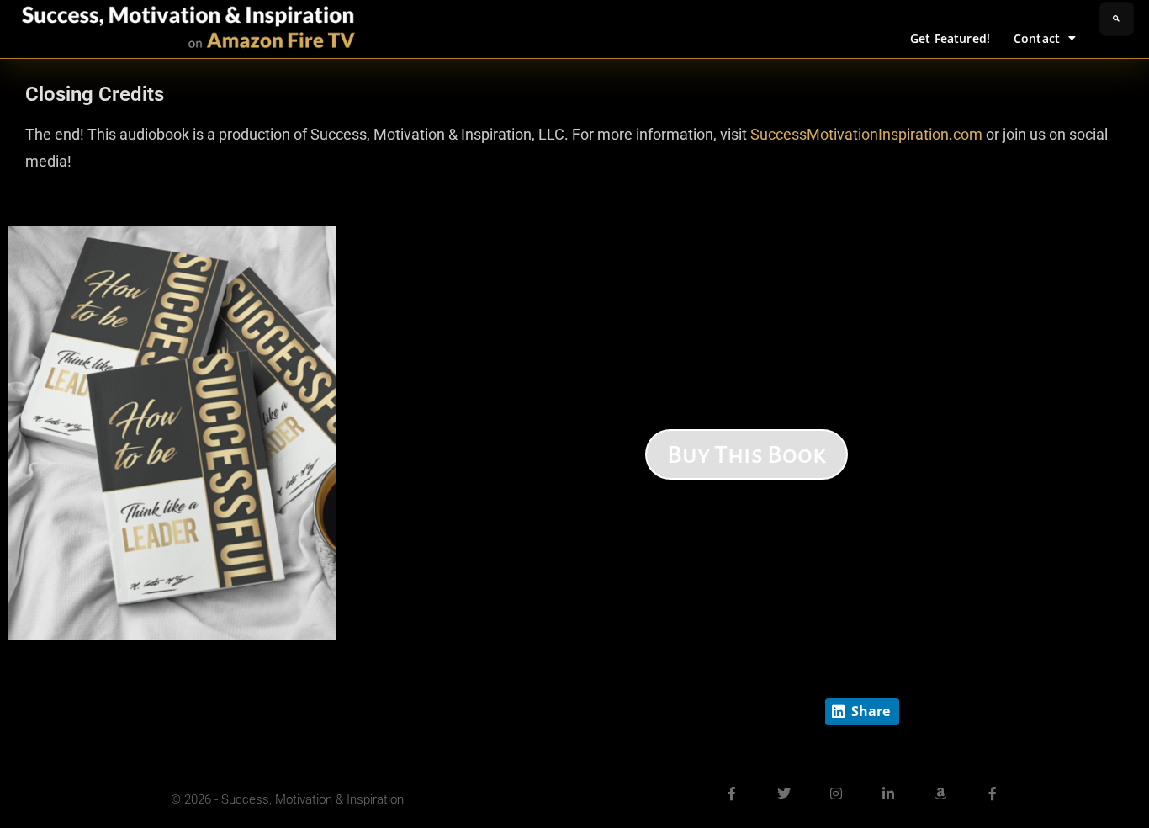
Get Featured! (950, 38)
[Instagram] (836, 793)
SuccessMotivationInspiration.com (866, 134)
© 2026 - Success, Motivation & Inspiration (287, 799)
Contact (1037, 38)
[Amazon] (940, 793)
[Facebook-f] (731, 793)
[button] (1116, 19)
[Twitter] (783, 793)
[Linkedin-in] (888, 793)
